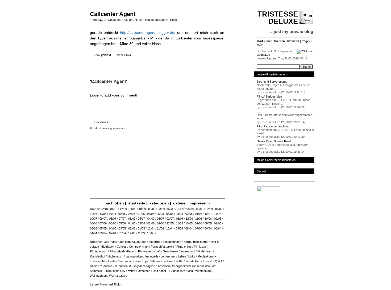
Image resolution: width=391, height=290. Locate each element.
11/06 (198, 218)
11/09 (132, 209)
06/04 (208, 228)
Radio (93, 266)
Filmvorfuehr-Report (123, 251)
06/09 (180, 209)
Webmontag (203, 270)
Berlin (187, 241)
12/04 (151, 228)
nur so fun (125, 261)
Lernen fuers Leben (173, 256)
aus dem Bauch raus (132, 241)
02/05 (131, 228)
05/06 (122, 223)
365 (106, 241)
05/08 (160, 213)
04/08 (169, 213)
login (260, 44)
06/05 (93, 228)
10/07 (93, 218)
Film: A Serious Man (269, 96)
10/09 (142, 209)
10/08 (112, 213)
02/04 (112, 233)
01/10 (113, 209)
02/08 (189, 213)
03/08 (179, 213)
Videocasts (178, 270)
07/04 (198, 228)
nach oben (114, 203)
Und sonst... (160, 270)
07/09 (170, 209)
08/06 (93, 223)
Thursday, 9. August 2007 (106, 19)
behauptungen (172, 241)
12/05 (170, 223)
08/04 (189, 228)
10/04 (169, 228)
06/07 (131, 218)
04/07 (151, 218)
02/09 (209, 209)
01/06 (160, 223)
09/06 (217, 218)
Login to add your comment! (113, 95)
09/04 (179, 228)
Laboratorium (134, 256)
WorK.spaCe (117, 275)
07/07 (122, 218)
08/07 (112, 218)
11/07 (217, 213)
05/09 (190, 209)
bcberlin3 (154, 241)
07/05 (217, 223)
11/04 (160, 228)
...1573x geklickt (101, 55)
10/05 (189, 223)
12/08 (93, 213)
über (268, 41)
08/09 (161, 209)
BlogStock (107, 246)
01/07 (179, 218)
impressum (200, 203)
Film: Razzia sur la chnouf (273, 126)
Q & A (218, 261)
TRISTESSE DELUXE (277, 17)
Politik (179, 261)
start (260, 41)
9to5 (114, 241)
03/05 (122, 228)
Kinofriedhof (97, 256)
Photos (155, 261)
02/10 (104, 209)
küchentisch (115, 256)
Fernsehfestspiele (162, 246)
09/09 (151, 209)
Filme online (184, 246)
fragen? (307, 41)
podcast (168, 261)
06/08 (150, 213)
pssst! (209, 261)
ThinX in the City (114, 270)
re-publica (106, 266)
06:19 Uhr (130, 19)
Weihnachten (98, 275)
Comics (122, 246)
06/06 (112, 223)
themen (279, 41)
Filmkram (200, 246)
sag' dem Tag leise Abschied (151, 266)
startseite (136, 203)
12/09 (123, 209)
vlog (190, 270)
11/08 (102, 213)
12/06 (189, 218)
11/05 (179, 223)
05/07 (141, 218)
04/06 (131, 223)
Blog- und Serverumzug (272, 81)
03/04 (103, 233)
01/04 (122, 233)
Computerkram (138, 246)
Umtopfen (144, 270)
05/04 (217, 228)
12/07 (208, 213)
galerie (179, 203)
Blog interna (200, 241)
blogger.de (263, 54)
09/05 (198, 223)
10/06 (208, 218)
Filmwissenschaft (149, 251)
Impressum (187, 251)
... (258, 111)
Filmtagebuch (98, 251)
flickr (117, 284)
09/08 (122, 213)
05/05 (103, 228)
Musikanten (109, 261)
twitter (131, 270)
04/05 (112, 228)
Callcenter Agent (112, 14)
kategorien (159, 203)
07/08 (141, 213)
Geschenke (170, 251)
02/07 (170, 218)
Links (173, 19)
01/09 (218, 209)
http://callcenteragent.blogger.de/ (147, 32)
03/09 (199, 209)
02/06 (151, 223)
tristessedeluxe (155, 19)
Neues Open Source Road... (275, 141)
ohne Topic (142, 261)
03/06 (141, 223)
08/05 (208, 223)
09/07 (103, 218)
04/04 (93, 233)
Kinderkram (204, 251)
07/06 (103, 223)
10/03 (150, 233)
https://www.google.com (109, 128)
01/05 (141, 228)
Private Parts (193, 261)
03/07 (160, 218)
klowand (293, 41)
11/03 (141, 233)
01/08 (198, 213)
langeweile (151, 256)
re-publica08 (123, 266)
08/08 (131, 213)
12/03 (131, 233)
